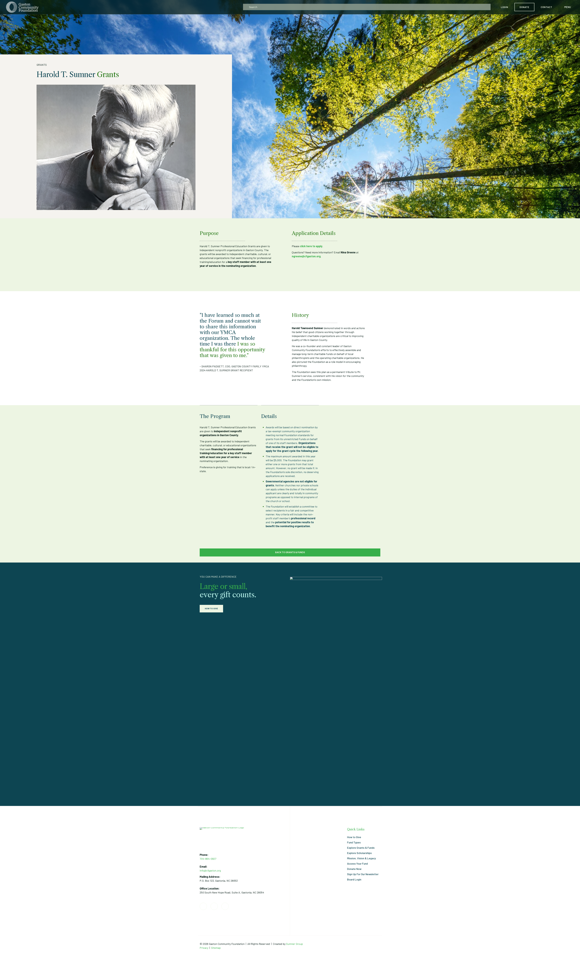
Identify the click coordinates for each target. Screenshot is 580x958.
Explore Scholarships (359, 853)
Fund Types (354, 842)
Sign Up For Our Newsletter (363, 874)
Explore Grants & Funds (361, 847)
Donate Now (354, 868)
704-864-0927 (208, 858)
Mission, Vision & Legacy (361, 858)
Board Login (354, 879)
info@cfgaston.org (210, 870)
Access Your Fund (357, 863)
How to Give (354, 837)
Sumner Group (294, 943)
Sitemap (216, 947)
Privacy (204, 947)
